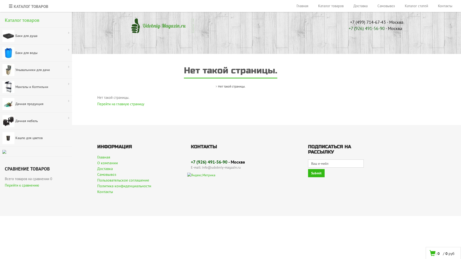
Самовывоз (386, 6)
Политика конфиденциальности (124, 185)
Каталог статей (416, 6)
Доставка (360, 6)
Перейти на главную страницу (120, 104)
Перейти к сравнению (22, 185)
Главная (302, 6)
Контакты (445, 6)
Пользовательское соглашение (123, 180)
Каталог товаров (331, 6)
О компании (107, 162)
